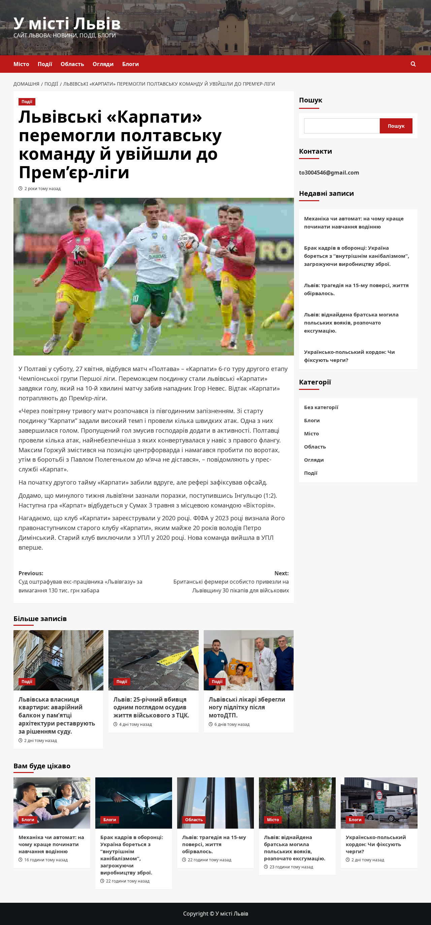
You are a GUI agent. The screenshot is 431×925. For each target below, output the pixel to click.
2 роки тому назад (43, 188)
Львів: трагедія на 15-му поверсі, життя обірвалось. (356, 289)
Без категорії (321, 407)
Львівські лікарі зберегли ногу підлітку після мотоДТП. (247, 707)
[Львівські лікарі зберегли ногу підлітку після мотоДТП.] (249, 660)
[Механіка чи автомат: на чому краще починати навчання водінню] (51, 803)
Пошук (310, 99)
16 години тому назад (46, 860)
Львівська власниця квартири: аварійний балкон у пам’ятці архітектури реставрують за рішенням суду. (57, 715)
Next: (231, 581)
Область (72, 64)
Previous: (80, 581)
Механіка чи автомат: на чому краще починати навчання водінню (354, 222)
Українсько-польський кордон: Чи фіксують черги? (349, 355)
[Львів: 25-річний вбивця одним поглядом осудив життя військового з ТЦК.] (153, 660)
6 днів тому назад (232, 724)
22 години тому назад (128, 881)
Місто (21, 64)
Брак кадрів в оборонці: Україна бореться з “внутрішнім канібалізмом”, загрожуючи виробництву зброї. (356, 255)
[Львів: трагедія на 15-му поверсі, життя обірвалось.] (215, 803)
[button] (413, 64)
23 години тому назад (291, 867)
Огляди (103, 64)
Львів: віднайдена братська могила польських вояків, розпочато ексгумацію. (351, 322)
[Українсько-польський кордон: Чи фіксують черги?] (379, 803)
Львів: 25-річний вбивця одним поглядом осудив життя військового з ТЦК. (151, 707)
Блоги (130, 64)
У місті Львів (67, 23)
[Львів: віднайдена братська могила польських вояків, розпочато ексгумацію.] (297, 803)
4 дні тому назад (135, 724)
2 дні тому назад (40, 740)
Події (45, 64)
